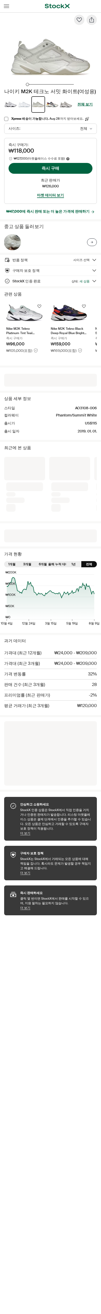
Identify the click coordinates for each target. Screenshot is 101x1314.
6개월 (43, 564)
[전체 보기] (92, 242)
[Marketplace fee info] (68, 159)
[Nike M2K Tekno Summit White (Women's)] (12, 242)
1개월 (12, 564)
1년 (73, 564)
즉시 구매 (50, 168)
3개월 (27, 564)
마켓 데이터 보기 (50, 195)
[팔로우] (79, 20)
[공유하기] (91, 20)
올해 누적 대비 (58, 564)
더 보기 (56, 833)
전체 (89, 564)
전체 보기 (85, 104)
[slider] (27, 84)
